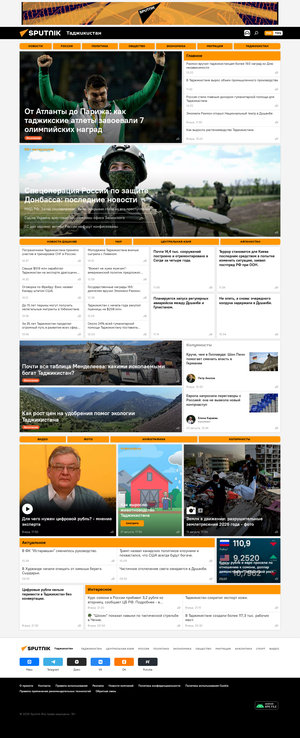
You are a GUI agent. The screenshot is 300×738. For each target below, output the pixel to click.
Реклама (98, 685)
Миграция (223, 648)
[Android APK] (266, 706)
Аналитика (243, 648)
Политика (161, 648)
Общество (203, 648)
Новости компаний (121, 685)
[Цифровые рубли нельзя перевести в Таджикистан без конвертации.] (51, 607)
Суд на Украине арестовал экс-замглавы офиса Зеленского (74, 217)
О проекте (26, 685)
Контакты (44, 685)
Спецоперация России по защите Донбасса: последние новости (86, 195)
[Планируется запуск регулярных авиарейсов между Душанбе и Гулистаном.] (183, 316)
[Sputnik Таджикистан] (41, 38)
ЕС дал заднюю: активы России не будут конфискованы (71, 226)
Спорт (260, 648)
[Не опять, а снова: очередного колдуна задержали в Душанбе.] (248, 316)
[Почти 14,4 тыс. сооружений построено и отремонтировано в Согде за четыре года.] (183, 269)
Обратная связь (106, 691)
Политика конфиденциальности (159, 685)
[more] (178, 138)
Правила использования (72, 685)
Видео (274, 648)
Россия (143, 648)
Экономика (182, 648)
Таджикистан (91, 648)
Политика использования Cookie (207, 685)
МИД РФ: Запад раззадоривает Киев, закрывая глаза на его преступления (87, 209)
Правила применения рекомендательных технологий (55, 691)
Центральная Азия (120, 648)
